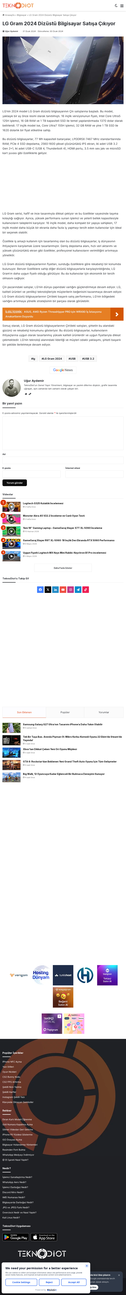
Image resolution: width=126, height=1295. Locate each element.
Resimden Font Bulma (13, 1149)
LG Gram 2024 (52, 358)
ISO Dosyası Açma (12, 1139)
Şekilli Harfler (9, 1092)
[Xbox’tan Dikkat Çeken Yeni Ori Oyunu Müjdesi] (11, 753)
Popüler (65, 712)
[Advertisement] (63, 182)
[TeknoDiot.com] (18, 5)
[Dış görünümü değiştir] (116, 6)
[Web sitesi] (26, 394)
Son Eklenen (24, 712)
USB (73, 358)
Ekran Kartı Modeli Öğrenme (17, 1119)
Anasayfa (9, 15)
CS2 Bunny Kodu (11, 1077)
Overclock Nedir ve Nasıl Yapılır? (19, 1212)
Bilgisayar (21, 15)
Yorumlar (104, 712)
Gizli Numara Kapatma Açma (17, 1124)
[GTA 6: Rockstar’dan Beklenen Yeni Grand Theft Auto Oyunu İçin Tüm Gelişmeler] (11, 765)
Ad (3, 454)
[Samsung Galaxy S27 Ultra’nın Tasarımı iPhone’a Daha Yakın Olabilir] (11, 728)
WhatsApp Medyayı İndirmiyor (18, 1155)
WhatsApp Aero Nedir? (14, 1182)
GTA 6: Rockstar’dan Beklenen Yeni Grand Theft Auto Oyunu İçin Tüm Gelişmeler (70, 761)
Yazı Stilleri (8, 1066)
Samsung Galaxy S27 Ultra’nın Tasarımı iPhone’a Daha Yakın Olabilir (63, 724)
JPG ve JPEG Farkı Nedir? (15, 1207)
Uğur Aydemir (11, 31)
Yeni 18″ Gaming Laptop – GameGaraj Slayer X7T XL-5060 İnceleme (62, 528)
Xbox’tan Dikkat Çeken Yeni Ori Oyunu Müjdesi (50, 749)
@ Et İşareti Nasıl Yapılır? (15, 1160)
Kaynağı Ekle (90, 1287)
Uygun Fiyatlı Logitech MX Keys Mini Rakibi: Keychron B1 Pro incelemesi (64, 552)
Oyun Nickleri (9, 1072)
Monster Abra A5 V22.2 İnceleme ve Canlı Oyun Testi (54, 515)
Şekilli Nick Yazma (11, 1087)
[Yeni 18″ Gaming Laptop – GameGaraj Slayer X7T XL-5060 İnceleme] (11, 531)
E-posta (6, 468)
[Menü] (122, 6)
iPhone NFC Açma (12, 1061)
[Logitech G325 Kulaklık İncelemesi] (11, 507)
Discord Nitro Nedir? (13, 1192)
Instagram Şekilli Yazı (13, 1097)
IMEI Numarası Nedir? (13, 1197)
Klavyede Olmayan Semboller (17, 1102)
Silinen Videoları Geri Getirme (17, 1129)
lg (34, 358)
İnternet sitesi (72, 468)
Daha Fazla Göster (63, 568)
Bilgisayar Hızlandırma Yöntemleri (19, 1144)
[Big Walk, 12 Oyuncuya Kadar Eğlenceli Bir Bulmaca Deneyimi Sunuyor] (11, 777)
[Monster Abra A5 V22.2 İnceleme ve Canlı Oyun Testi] (11, 519)
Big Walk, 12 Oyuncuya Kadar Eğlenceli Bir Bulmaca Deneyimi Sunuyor (64, 774)
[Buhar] (30, 394)
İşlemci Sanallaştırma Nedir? (17, 1177)
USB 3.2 (89, 358)
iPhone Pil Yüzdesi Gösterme (17, 1134)
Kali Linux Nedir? (11, 1217)
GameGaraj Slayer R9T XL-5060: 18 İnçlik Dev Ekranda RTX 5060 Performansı (69, 540)
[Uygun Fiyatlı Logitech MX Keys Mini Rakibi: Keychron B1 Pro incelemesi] (11, 556)
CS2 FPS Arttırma (11, 1082)
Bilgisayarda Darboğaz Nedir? (17, 1202)
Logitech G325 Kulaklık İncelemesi (43, 503)
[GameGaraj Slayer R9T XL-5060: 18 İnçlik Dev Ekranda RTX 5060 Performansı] (11, 544)
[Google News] (63, 370)
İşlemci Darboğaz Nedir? (15, 1187)
